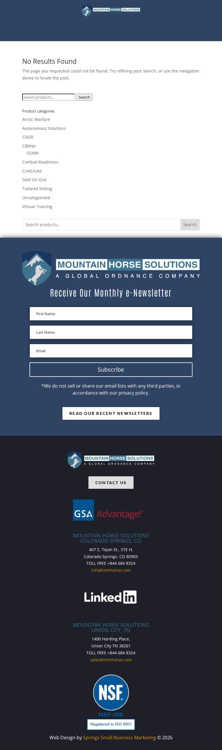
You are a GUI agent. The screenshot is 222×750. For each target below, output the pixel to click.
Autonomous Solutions (44, 128)
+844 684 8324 (121, 563)
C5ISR (27, 137)
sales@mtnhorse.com (111, 659)
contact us (111, 482)
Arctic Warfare (36, 119)
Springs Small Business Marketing (119, 737)
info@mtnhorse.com (111, 570)
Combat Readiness (40, 162)
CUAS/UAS (32, 171)
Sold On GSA (34, 179)
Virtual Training (37, 206)
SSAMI (33, 153)
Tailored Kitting (37, 188)
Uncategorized (36, 197)
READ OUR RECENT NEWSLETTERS (110, 413)
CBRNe (29, 146)
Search (84, 97)
